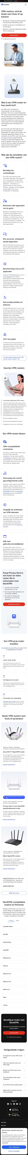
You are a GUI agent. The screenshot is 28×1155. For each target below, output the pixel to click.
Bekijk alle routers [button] (14, 893)
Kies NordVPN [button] (14, 35)
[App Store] (14, 1110)
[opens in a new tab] (8, 1104)
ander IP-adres (8, 138)
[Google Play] (14, 1114)
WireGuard (8, 458)
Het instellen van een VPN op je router (12, 648)
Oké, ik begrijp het (14, 1147)
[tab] (11, 920)
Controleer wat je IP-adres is (10, 701)
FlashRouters (6, 491)
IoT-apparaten (8, 276)
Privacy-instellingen (14, 1151)
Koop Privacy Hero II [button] (14, 604)
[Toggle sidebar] (25, 4)
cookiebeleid (5, 1142)
